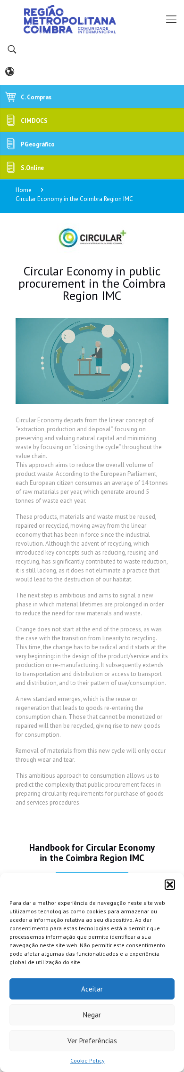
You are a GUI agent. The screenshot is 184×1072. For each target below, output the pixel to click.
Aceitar (92, 988)
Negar (92, 1014)
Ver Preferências (92, 1040)
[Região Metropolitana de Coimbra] (92, 19)
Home (24, 190)
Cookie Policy (87, 1060)
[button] (170, 884)
